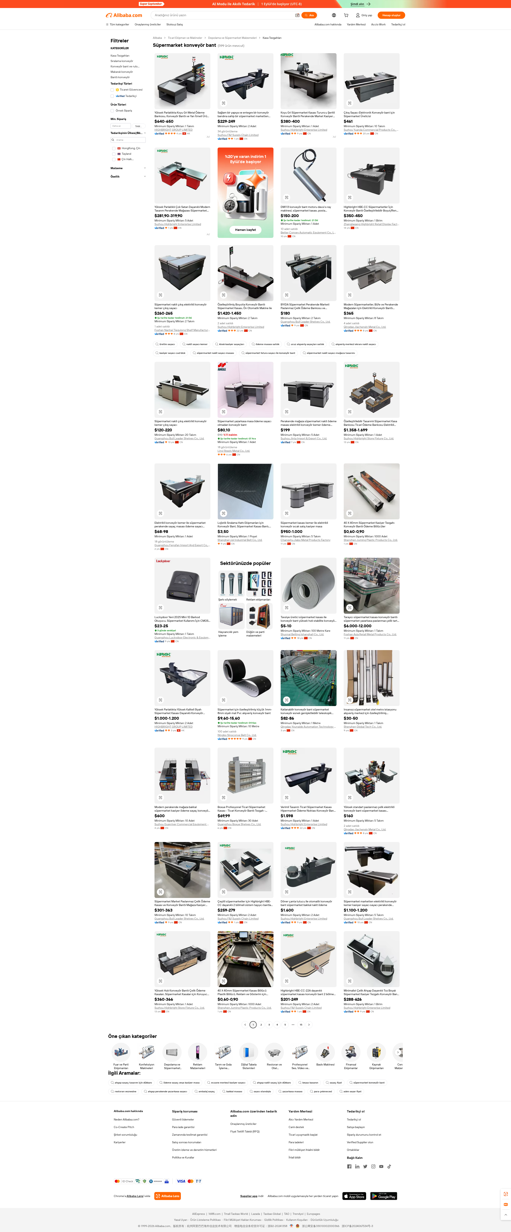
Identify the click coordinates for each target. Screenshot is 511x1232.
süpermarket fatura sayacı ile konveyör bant (270, 353)
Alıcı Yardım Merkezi (301, 1119)
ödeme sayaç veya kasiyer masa (181, 1082)
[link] (506, 1194)
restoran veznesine (125, 1091)
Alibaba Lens (135, 1196)
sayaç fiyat (336, 1082)
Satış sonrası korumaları (186, 1142)
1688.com (214, 1213)
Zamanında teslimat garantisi (189, 1134)
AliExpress (198, 1213)
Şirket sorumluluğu (125, 1134)
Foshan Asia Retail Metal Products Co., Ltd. (370, 634)
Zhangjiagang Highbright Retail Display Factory (372, 224)
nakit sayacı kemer (197, 344)
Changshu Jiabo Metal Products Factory (305, 540)
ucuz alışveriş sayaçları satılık (307, 344)
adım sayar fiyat (352, 1091)
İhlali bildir (295, 1157)
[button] (297, 15)
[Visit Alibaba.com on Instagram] (373, 1166)
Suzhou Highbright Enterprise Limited (304, 129)
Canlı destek (296, 1127)
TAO (286, 1213)
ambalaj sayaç (207, 1091)
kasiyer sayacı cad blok (172, 353)
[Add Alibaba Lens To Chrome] (167, 1196)
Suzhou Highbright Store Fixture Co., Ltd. (369, 438)
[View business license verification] (291, 1226)
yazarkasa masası (292, 1091)
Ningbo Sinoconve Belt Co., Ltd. (237, 735)
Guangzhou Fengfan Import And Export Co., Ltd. (182, 545)
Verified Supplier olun (360, 1142)
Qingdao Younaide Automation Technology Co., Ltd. (309, 726)
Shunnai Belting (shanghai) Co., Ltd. (302, 634)
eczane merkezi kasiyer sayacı (228, 1082)
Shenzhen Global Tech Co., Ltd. (363, 726)
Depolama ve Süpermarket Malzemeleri (232, 37)
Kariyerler (120, 1142)
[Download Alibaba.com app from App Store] (354, 1196)
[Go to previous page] (245, 1024)
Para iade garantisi (183, 1127)
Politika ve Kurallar (183, 1157)
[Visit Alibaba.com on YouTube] (381, 1166)
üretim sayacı (167, 344)
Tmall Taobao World (236, 1213)
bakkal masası (234, 1091)
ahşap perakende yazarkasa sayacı (167, 1091)
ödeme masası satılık (267, 344)
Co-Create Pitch (124, 1127)
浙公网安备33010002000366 (320, 1226)
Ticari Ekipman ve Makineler (185, 37)
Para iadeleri (296, 1142)
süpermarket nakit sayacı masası (215, 353)
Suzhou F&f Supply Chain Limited (238, 135)
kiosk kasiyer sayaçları (231, 344)
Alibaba (157, 37)
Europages (313, 1213)
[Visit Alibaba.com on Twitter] (365, 1166)
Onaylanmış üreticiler (243, 1123)
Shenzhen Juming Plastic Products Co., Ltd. (371, 540)
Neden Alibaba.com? (126, 1119)
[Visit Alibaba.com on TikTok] (389, 1166)
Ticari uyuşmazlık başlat (303, 1134)
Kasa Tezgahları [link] (272, 37)
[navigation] (128, 532)
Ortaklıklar (353, 1149)
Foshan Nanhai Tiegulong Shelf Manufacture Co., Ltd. (182, 330)
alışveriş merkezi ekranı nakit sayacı (356, 344)
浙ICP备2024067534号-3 (357, 1226)
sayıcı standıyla (262, 1091)
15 (301, 1024)
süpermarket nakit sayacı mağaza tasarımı (331, 353)
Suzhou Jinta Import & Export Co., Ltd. (304, 438)
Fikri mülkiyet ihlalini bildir (304, 1149)
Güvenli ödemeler (183, 1119)
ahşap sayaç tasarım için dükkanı (133, 1082)
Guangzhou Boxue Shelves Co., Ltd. (239, 824)
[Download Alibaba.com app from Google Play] (383, 1196)
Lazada (255, 1213)
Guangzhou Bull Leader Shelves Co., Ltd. (305, 321)
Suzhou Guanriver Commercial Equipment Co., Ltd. (182, 824)
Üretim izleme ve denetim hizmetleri (194, 1149)
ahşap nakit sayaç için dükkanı (274, 1082)
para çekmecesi (323, 1091)
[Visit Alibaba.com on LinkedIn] (357, 1166)
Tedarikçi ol (354, 1119)
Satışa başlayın (356, 1127)
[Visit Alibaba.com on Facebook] (349, 1166)
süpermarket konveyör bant (369, 1082)
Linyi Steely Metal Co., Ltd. (234, 450)
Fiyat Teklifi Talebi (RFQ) (244, 1131)
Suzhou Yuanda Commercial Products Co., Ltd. (372, 129)
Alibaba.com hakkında (128, 1111)
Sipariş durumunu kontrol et (364, 1134)
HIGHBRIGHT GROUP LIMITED (173, 129)
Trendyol (298, 1213)
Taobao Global (272, 1213)
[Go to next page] (309, 1024)
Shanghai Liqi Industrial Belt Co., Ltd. (240, 540)
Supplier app (248, 1196)
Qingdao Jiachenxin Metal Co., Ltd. (365, 326)
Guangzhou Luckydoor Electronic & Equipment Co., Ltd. (182, 637)
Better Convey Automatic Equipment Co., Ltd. (309, 232)
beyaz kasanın (310, 1082)
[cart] (347, 15)
